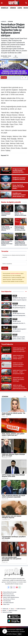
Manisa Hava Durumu (8, 593)
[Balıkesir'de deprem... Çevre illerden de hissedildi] (21, 208)
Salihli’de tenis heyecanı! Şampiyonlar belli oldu (19, 315)
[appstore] (14, 616)
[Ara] (26, 3)
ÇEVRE (14, 295)
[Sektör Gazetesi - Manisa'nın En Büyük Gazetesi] (14, 3)
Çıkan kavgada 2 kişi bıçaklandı (19, 330)
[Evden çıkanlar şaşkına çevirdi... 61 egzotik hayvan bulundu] (7, 221)
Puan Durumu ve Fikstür (9, 599)
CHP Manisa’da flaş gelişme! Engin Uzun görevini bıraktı (19, 307)
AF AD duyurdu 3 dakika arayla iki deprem (20, 299)
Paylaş (4, 77)
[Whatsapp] (19, 587)
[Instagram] (14, 587)
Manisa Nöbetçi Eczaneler (9, 592)
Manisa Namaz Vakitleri (9, 595)
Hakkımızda (5, 608)
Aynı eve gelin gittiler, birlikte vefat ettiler (19, 338)
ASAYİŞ (20, 8)
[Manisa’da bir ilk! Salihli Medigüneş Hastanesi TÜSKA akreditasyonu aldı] (21, 221)
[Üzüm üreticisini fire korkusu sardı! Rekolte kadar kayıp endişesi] (7, 236)
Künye (12, 608)
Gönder (4, 268)
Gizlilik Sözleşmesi (21, 608)
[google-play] (14, 621)
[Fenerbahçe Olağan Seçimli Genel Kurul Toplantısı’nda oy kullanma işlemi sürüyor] (14, 67)
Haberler (3, 21)
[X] (11, 587)
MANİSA (15, 303)
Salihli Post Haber (12, 610)
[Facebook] (8, 587)
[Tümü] (26, 291)
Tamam (19, 634)
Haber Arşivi (6, 604)
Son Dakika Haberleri (8, 602)
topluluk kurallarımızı (15, 273)
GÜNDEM (13, 8)
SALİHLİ (15, 311)
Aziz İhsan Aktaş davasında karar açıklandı (5, 214)
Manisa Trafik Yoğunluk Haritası (11, 597)
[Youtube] (17, 587)
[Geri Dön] (4, 631)
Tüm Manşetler (7, 600)
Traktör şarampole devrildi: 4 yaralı (19, 322)
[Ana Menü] (1, 3)
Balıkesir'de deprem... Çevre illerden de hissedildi (20, 214)
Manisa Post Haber (7, 612)
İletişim (4, 610)
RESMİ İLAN (4, 8)
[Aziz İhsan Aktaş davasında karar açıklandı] (7, 208)
